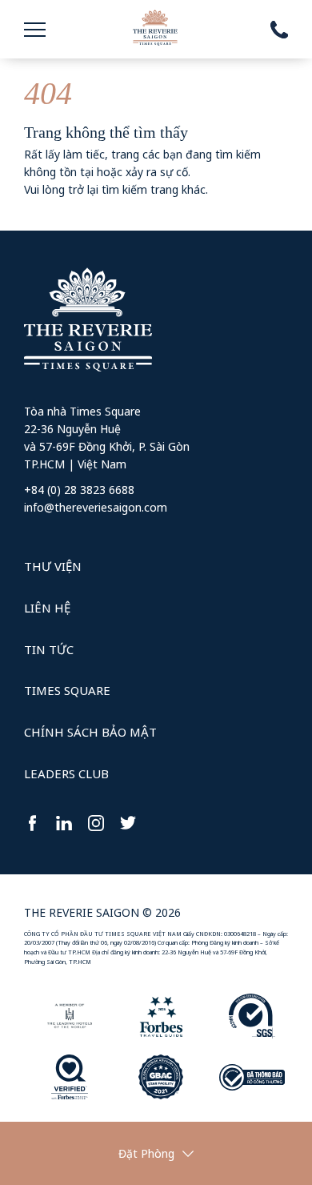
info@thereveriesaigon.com (95, 507)
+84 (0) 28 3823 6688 (79, 489)
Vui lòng (44, 189)
